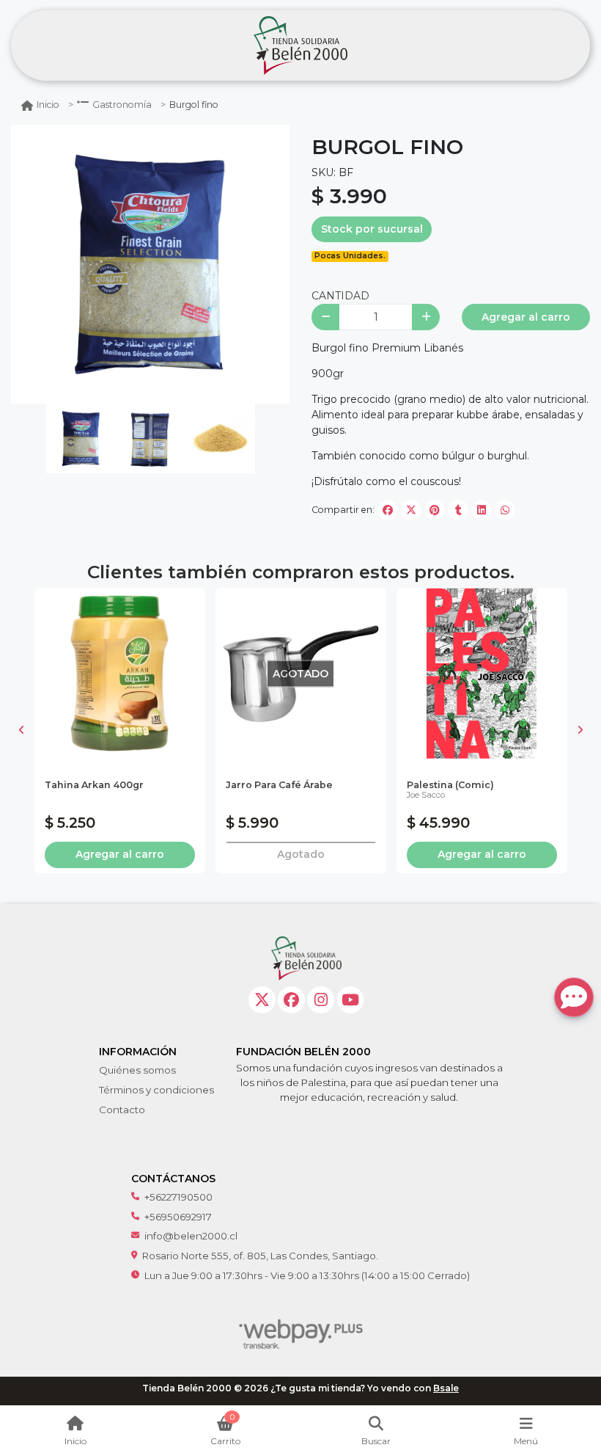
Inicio (48, 104)
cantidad (340, 295)
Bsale (446, 1388)
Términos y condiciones (156, 1090)
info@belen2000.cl (190, 1236)
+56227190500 (178, 1197)
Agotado (301, 854)
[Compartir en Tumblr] (458, 510)
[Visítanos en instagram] (320, 999)
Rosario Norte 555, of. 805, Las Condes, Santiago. (260, 1255)
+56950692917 (178, 1217)
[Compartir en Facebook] (387, 510)
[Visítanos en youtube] (350, 999)
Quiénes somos (137, 1070)
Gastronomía (122, 104)
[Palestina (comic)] (482, 673)
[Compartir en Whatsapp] (505, 510)
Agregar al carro (526, 317)
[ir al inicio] (306, 958)
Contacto (122, 1109)
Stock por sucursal (372, 229)
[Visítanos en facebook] (291, 999)
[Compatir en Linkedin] (481, 510)
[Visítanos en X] (262, 999)
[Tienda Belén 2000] (300, 46)
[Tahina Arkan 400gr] (119, 673)
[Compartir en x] (411, 510)
